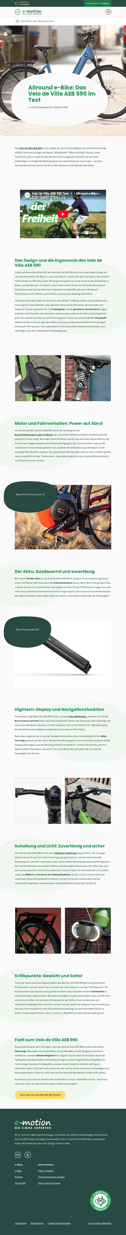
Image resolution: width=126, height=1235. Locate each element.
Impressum (21, 1223)
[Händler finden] (108, 12)
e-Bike (18, 1171)
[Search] (17, 21)
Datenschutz (37, 1223)
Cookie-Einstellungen (59, 1223)
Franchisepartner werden (51, 1177)
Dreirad (18, 1177)
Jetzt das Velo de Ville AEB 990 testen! (40, 1095)
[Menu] (19, 12)
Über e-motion (46, 1171)
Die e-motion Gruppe (49, 1183)
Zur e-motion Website (99, 1223)
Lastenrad (20, 1183)
